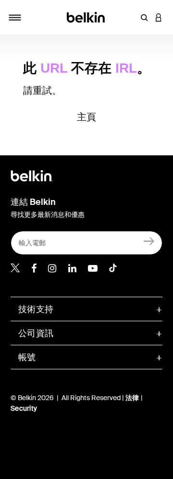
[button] (144, 17)
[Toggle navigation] (15, 17)
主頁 (87, 117)
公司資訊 (35, 333)
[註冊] (149, 241)
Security (24, 408)
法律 (133, 397)
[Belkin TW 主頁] (87, 17)
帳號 (27, 357)
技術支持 (35, 309)
